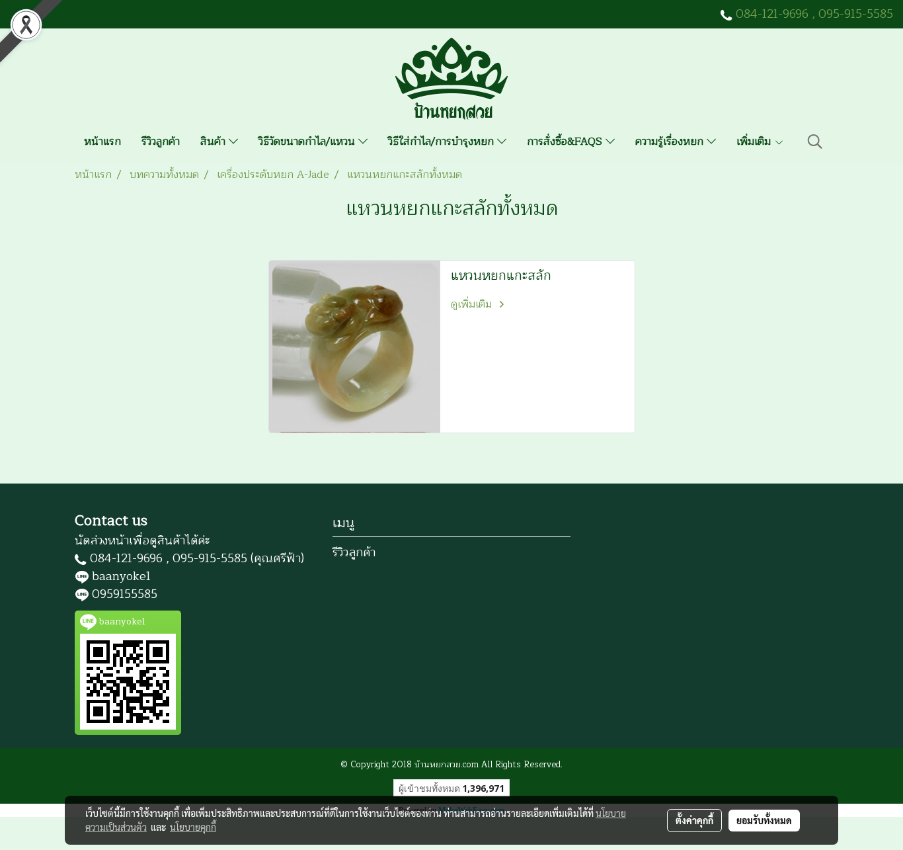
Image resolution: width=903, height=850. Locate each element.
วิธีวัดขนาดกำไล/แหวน (308, 141)
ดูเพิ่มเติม (473, 304)
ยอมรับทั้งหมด (764, 820)
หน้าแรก (102, 141)
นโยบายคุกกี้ (193, 827)
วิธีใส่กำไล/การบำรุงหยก (442, 141)
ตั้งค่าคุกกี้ (694, 820)
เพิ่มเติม (755, 141)
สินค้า (214, 141)
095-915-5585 (855, 14)
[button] (815, 141)
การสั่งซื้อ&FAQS (566, 141)
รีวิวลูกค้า (160, 141)
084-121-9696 (772, 14)
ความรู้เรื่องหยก (671, 141)
